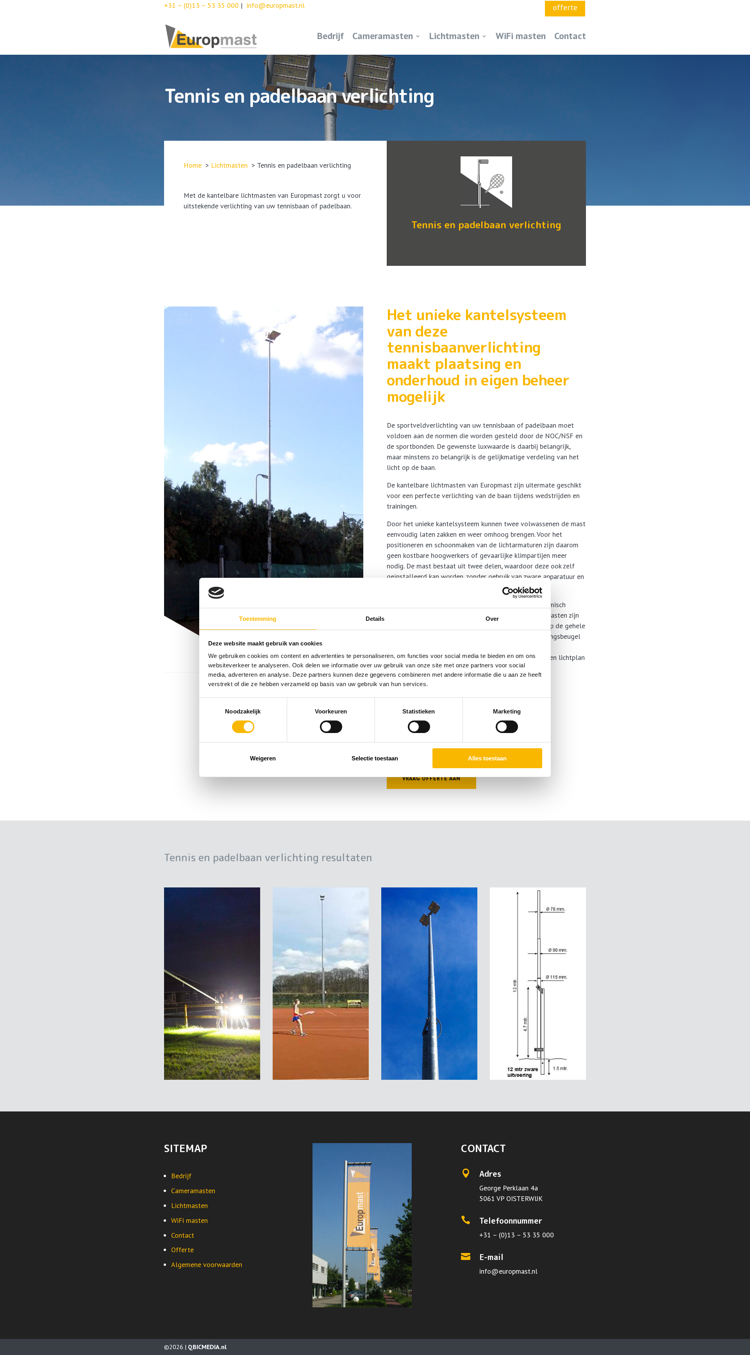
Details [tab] (375, 618)
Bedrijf (330, 36)
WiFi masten (521, 36)
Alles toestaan (487, 758)
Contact (570, 36)
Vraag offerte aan (431, 778)
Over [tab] (492, 618)
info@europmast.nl (508, 1271)
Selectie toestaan (375, 758)
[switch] (331, 727)
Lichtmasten (454, 36)
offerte (565, 7)
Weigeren (263, 758)
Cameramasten (382, 36)
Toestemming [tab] (257, 618)
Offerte (182, 1249)
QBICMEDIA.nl (207, 1347)
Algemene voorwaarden (206, 1264)
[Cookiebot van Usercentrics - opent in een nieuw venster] (508, 593)
